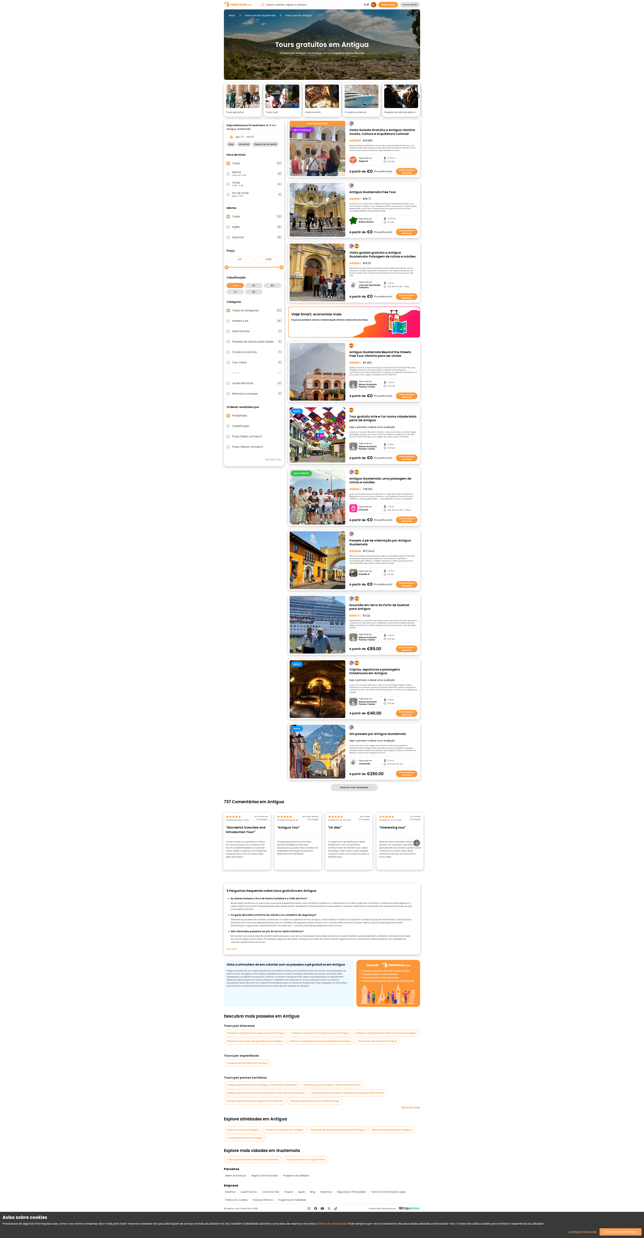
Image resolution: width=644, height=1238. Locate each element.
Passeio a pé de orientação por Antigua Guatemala (380, 542)
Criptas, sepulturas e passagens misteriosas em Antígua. (374, 671)
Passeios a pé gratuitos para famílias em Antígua (320, 1041)
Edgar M (363, 161)
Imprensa (326, 1192)
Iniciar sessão (410, 4)
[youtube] (322, 1208)
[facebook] (316, 1208)
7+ (235, 292)
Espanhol (257, 237)
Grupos (289, 1192)
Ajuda (301, 1192)
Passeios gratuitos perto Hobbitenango (315, 1101)
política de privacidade (331, 1224)
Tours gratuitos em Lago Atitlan (305, 1159)
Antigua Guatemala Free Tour (372, 192)
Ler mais (232, 949)
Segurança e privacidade (351, 1192)
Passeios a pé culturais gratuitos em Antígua (254, 1041)
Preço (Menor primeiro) (247, 447)
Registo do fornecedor (265, 1175)
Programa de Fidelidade (292, 1200)
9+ (253, 285)
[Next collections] (417, 96)
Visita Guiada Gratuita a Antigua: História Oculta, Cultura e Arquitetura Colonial (382, 132)
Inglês (257, 227)
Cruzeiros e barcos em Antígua (284, 1129)
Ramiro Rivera (366, 222)
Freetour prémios (263, 1200)
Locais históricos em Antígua (245, 1138)
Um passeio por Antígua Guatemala (377, 734)
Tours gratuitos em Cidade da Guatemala (253, 1159)
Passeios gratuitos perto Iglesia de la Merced (255, 1101)
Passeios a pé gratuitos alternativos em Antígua (386, 1033)
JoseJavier (364, 764)
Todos (235, 285)
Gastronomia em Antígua (242, 1129)
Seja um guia (388, 4)
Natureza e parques (257, 393)
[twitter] (329, 1208)
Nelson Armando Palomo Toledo (368, 385)
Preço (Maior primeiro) (247, 436)
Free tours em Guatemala (260, 15)
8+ (272, 285)
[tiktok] (336, 1208)
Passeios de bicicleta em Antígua (247, 1063)
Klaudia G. (364, 574)
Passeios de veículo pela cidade (257, 341)
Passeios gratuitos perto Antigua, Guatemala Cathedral (262, 1085)
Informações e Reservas (407, 171)
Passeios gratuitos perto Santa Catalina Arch (332, 1085)
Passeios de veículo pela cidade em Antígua (337, 1129)
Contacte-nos (270, 1192)
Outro (257, 373)
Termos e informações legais (388, 1192)
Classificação (240, 426)
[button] (243, 100)
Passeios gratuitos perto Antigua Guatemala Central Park (348, 1093)
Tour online (257, 362)
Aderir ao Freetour (235, 1175)
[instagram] (309, 1208)
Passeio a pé (257, 321)
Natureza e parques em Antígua (391, 1129)
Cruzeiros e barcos (257, 352)
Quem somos (249, 1192)
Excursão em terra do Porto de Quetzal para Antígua (379, 607)
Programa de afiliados (296, 1175)
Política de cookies (236, 1200)
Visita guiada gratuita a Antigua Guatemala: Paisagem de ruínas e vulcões (382, 254)
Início (232, 15)
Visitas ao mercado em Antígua (377, 1041)
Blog (312, 1192)
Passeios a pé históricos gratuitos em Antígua (320, 1033)
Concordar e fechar (620, 1232)
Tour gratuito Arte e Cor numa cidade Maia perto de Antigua (382, 418)
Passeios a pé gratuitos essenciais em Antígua (255, 1033)
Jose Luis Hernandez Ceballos (370, 286)
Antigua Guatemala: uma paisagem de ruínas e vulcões (380, 480)
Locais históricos (257, 383)
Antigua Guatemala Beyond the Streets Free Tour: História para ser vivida (380, 354)
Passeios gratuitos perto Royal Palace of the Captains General (266, 1093)
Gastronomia (257, 331)
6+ (253, 292)
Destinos (230, 1192)
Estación (363, 510)
